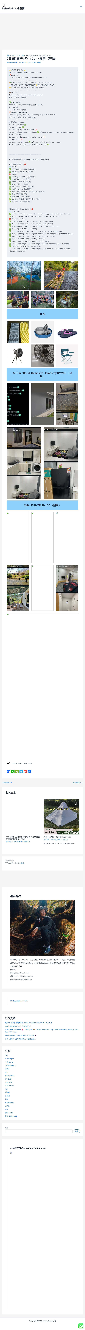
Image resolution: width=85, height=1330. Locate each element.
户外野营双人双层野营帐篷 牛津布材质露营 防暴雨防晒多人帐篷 (23, 838)
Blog (6, 1055)
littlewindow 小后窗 (13, 8)
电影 (6, 1089)
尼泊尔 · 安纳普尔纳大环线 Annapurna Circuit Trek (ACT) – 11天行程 (28, 1023)
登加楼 (7, 1092)
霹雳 (6, 1109)
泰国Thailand (9, 1086)
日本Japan (9, 1082)
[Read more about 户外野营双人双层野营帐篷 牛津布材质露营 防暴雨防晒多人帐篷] (23, 817)
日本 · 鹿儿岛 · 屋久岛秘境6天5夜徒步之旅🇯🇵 (20, 1039)
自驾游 (7, 1096)
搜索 (6, 1128)
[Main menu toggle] (81, 7)
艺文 (6, 1099)
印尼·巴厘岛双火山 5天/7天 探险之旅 (17, 1026)
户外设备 (15, 841)
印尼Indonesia (10, 1065)
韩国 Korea (9, 1113)
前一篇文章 (7, 783)
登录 (22, 863)
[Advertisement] (42, 28)
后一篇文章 (78, 783)
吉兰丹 (7, 1069)
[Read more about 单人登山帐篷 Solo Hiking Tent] (61, 817)
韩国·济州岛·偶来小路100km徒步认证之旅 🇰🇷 (20, 1035)
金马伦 (7, 1106)
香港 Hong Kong (11, 1116)
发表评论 (10, 62)
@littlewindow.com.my (19, 1001)
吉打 (6, 1072)
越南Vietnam (9, 1103)
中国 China (9, 1062)
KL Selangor (9, 1059)
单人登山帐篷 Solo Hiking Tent (57, 837)
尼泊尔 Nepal (9, 1076)
